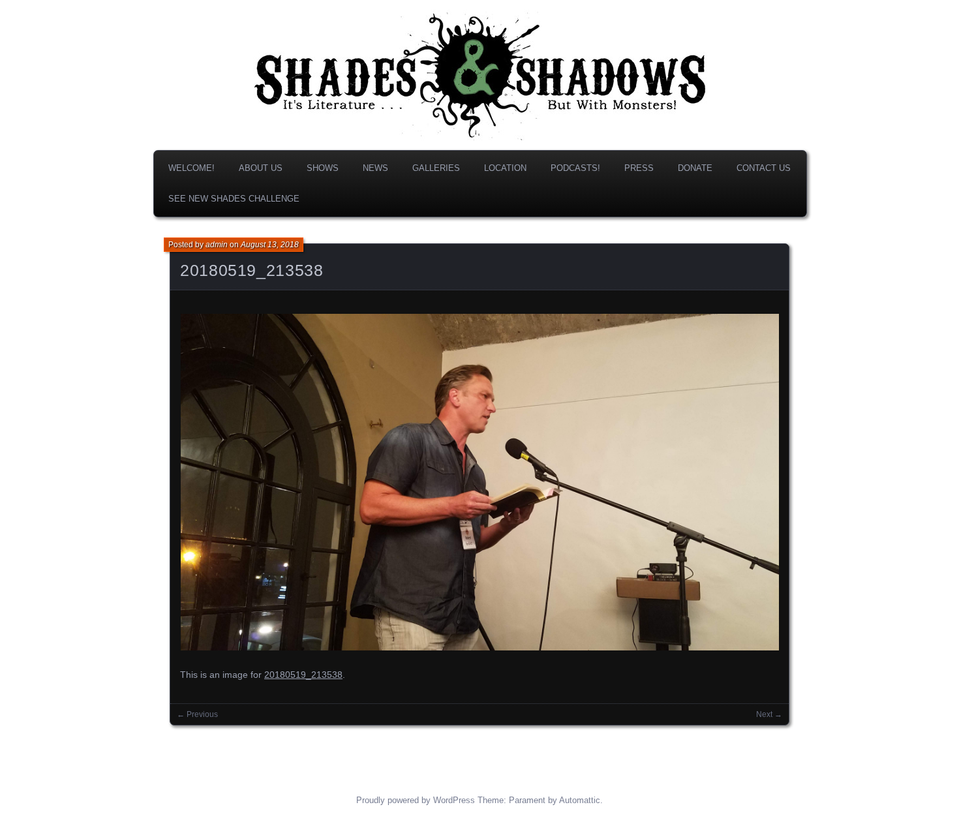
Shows (323, 168)
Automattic (579, 800)
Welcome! (191, 168)
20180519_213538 (251, 270)
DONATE (695, 168)
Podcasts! (575, 168)
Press (639, 168)
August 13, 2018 (270, 244)
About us (260, 168)
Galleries (436, 168)
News (375, 168)
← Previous (197, 714)
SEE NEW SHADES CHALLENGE (233, 199)
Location (505, 168)
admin (217, 244)
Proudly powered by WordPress (415, 800)
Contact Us (764, 168)
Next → (769, 714)
